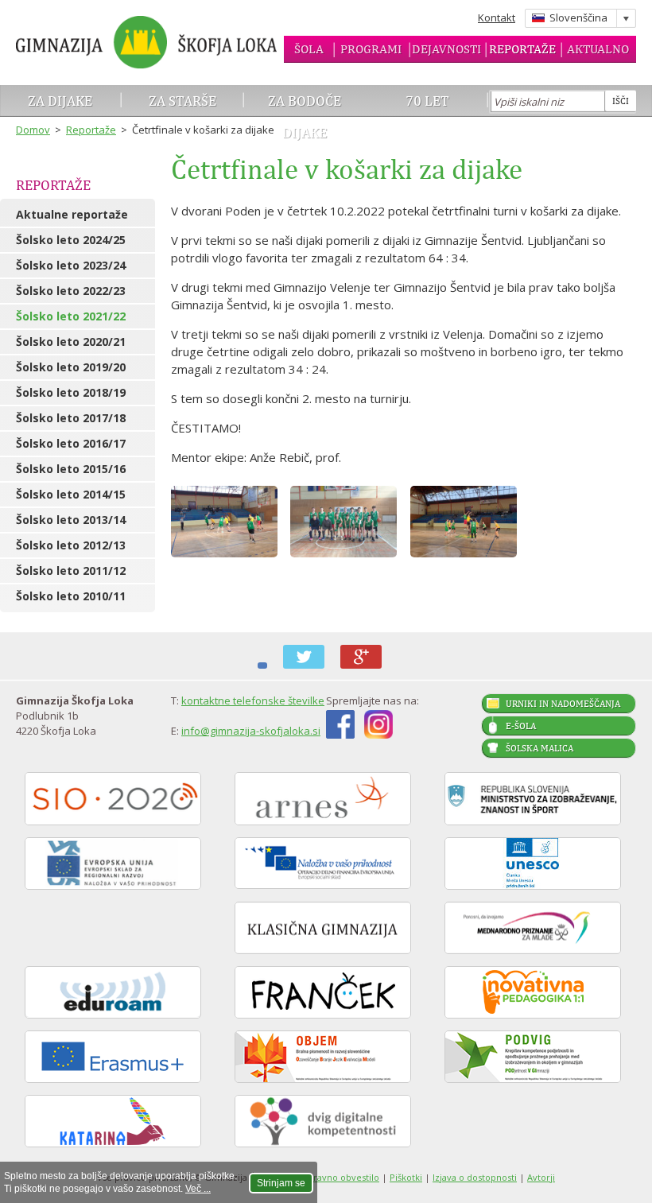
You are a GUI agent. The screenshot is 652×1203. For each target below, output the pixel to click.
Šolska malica (539, 748)
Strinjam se (281, 1183)
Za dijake (60, 100)
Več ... (198, 1188)
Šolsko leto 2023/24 (71, 265)
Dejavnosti (446, 48)
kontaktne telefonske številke (252, 700)
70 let (427, 100)
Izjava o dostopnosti (475, 1177)
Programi (371, 48)
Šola (309, 48)
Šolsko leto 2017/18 (71, 417)
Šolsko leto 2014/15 (71, 494)
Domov (33, 129)
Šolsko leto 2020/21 (71, 341)
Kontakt (496, 17)
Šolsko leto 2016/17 (71, 443)
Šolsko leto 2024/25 (71, 239)
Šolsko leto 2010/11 (71, 595)
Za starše (182, 100)
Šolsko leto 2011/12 (71, 570)
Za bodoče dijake (304, 116)
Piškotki (406, 1177)
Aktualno (598, 48)
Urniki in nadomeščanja (563, 703)
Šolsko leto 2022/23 (71, 290)
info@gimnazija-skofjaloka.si (250, 731)
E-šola (521, 726)
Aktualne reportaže (72, 214)
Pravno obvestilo (343, 1177)
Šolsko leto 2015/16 (71, 468)
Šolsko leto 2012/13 (71, 545)
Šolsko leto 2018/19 (71, 392)
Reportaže (522, 48)
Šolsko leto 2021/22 (71, 316)
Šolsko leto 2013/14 (71, 519)
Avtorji (541, 1177)
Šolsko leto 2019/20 (71, 366)
